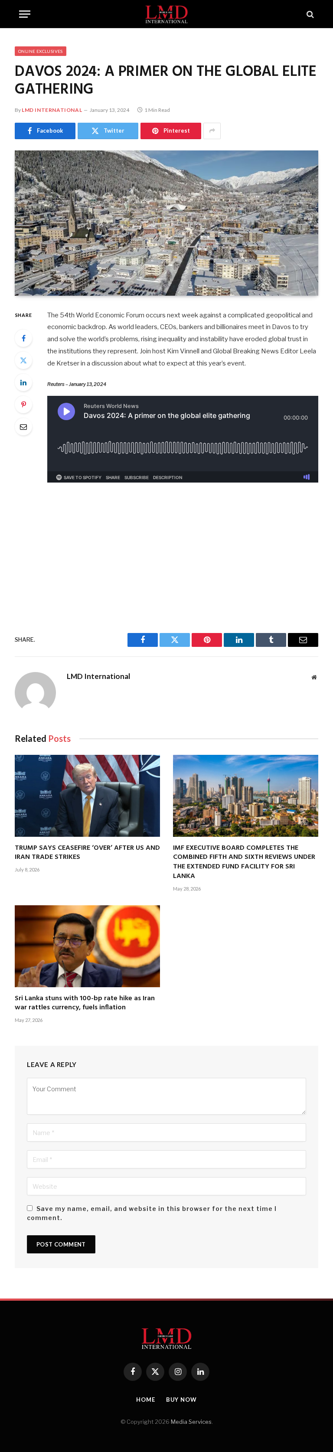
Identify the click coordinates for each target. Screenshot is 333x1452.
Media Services (191, 1421)
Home (145, 1399)
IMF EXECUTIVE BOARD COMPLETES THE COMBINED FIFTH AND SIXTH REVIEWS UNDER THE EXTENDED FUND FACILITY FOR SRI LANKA (244, 862)
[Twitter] (23, 360)
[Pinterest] (23, 404)
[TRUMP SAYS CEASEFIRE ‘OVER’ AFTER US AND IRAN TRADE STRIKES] (87, 795)
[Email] (23, 426)
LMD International (52, 110)
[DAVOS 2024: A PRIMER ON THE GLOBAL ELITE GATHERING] (166, 223)
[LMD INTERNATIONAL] (166, 14)
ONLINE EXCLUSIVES (40, 51)
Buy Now (181, 1399)
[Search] (309, 14)
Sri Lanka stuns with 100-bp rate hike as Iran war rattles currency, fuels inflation (85, 1003)
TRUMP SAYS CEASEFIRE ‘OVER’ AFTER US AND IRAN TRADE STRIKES (87, 853)
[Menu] (24, 14)
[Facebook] (23, 338)
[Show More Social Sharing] (212, 131)
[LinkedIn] (23, 382)
